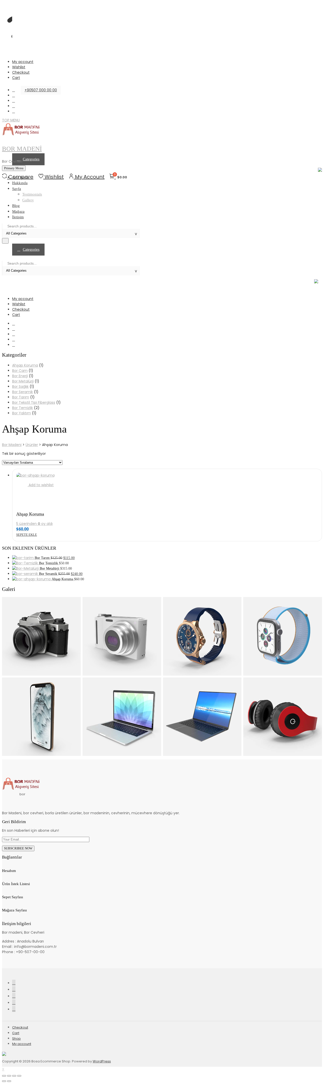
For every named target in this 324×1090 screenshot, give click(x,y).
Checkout (21, 72)
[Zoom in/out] (19, 1076)
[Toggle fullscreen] (14, 1076)
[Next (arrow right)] (9, 1081)
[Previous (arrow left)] (4, 1081)
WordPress (102, 1061)
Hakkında (20, 183)
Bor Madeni (22, 148)
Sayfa (16, 189)
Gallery (28, 200)
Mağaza (18, 211)
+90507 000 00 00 (41, 90)
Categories (31, 249)
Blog (16, 206)
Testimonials (32, 194)
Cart (16, 77)
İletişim (18, 217)
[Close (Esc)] (4, 1076)
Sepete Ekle (26, 535)
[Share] (9, 1076)
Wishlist (18, 67)
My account (22, 61)
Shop (16, 1038)
